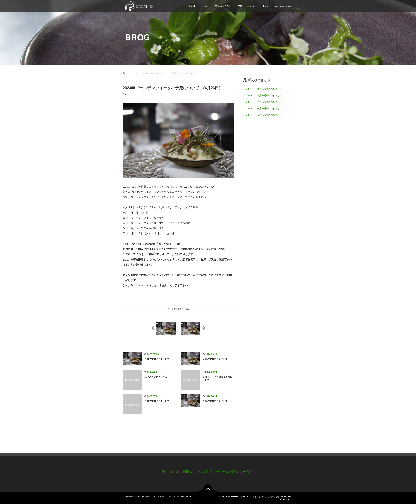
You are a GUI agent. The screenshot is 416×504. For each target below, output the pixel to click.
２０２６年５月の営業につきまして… (265, 115)
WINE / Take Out (246, 6)
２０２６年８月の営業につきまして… (265, 95)
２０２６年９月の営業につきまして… (265, 89)
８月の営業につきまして (156, 359)
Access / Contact (283, 6)
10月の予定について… (156, 377)
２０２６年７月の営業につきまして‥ (265, 102)
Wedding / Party (223, 6)
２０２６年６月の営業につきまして (264, 108)
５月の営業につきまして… (216, 401)
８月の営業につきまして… (158, 401)
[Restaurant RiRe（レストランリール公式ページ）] (139, 5)
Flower (265, 6)
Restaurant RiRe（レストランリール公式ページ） (208, 471)
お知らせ (126, 94)
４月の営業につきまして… (216, 359)
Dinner (205, 6)
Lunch (192, 6)
